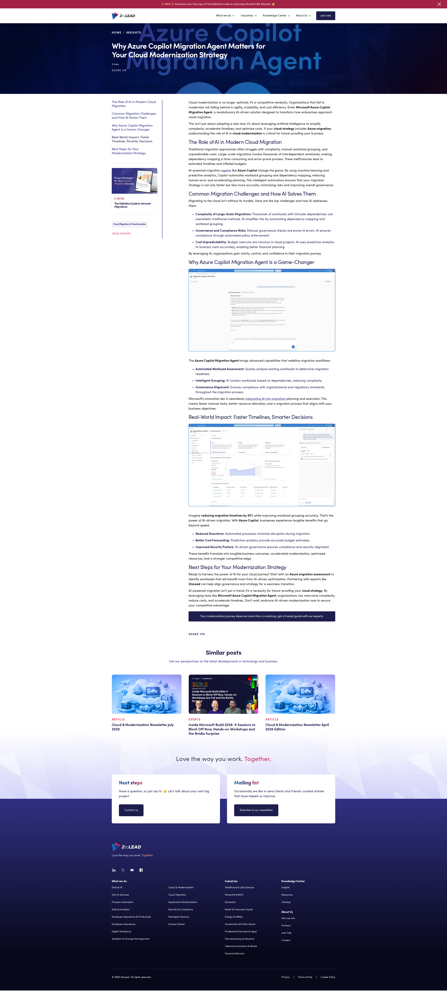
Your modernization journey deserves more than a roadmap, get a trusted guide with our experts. (262, 616)
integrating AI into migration (265, 399)
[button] (225, 15)
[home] (123, 16)
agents (226, 170)
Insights (133, 32)
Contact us (131, 810)
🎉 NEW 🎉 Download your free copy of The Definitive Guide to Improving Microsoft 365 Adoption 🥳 (218, 4)
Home (117, 32)
